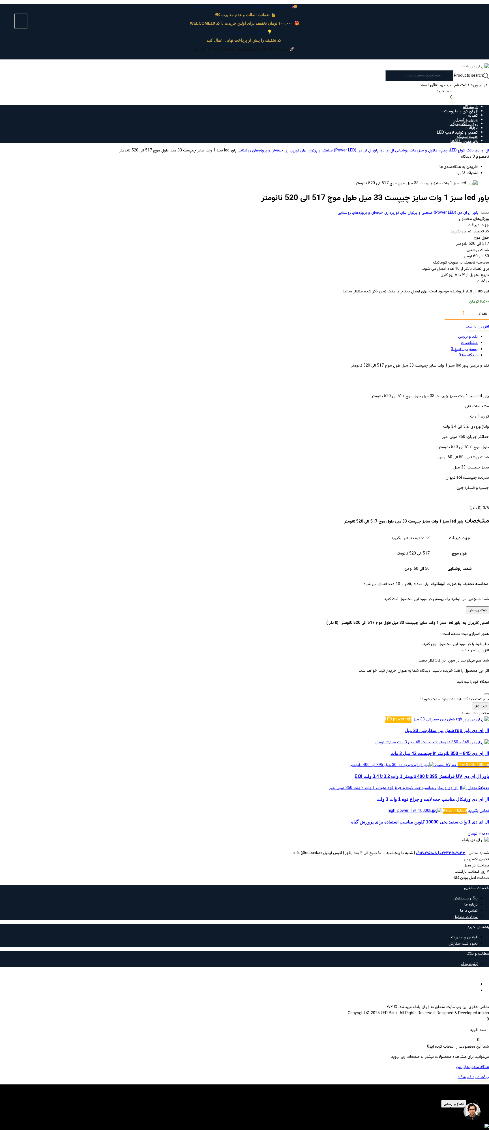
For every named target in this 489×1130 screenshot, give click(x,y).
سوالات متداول (465, 917)
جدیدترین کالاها (464, 141)
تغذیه (472, 115)
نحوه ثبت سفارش (463, 944)
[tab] (239, 337)
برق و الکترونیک (464, 124)
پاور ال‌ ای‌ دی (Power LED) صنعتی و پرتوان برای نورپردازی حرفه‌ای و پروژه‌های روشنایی (308, 150)
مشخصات (469, 343)
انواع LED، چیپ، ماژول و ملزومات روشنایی (430, 150)
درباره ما (471, 905)
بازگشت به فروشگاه (473, 1077)
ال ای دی (387, 150)
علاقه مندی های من (472, 1067)
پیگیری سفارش (465, 898)
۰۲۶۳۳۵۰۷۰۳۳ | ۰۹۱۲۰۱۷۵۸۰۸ (441, 853)
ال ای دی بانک (477, 150)
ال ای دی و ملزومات (460, 111)
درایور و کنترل (466, 120)
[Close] (486, 694)
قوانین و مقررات (464, 937)
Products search (468, 76)
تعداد (483, 314)
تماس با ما (469, 911)
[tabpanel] (244, 1112)
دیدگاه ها (469, 355)
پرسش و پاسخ (465, 349)
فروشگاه (470, 107)
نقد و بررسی (468, 337)
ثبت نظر (480, 706)
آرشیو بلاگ (469, 964)
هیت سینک (467, 137)
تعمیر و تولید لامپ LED (457, 132)
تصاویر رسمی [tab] (453, 1104)
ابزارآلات (471, 128)
